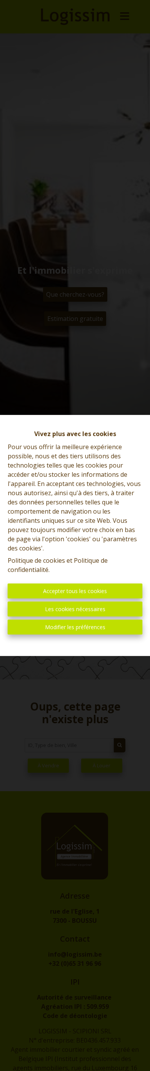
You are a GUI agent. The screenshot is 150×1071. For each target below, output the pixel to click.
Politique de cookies (36, 560)
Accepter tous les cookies (75, 591)
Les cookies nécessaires (75, 609)
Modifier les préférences (75, 627)
